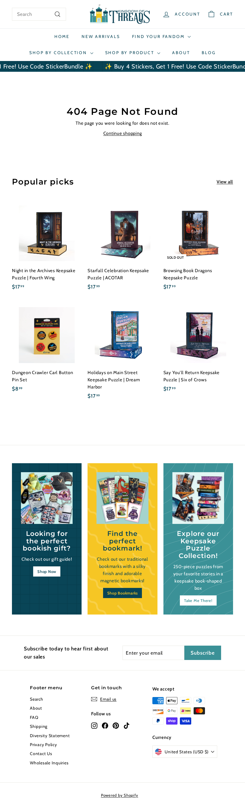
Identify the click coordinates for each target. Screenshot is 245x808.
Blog (208, 52)
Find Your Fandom (159, 36)
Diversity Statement (50, 735)
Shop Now (46, 571)
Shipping (39, 726)
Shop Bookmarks (122, 593)
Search (36, 699)
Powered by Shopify (119, 795)
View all (225, 182)
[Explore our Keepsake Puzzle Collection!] (198, 498)
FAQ (34, 717)
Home (62, 36)
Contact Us (41, 753)
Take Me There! (198, 600)
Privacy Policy (43, 744)
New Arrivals (101, 36)
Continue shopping (122, 133)
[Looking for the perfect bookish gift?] (47, 498)
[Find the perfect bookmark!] (122, 498)
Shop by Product (130, 52)
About (181, 52)
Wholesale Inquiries (49, 763)
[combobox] (39, 14)
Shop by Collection (58, 52)
